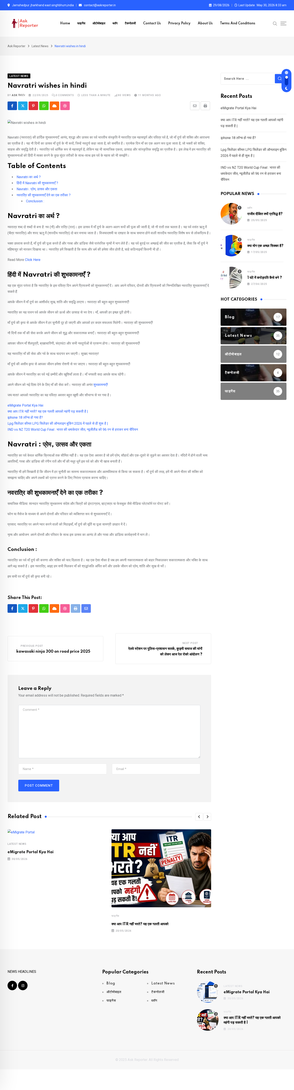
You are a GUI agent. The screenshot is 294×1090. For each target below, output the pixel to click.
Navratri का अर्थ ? (29, 177)
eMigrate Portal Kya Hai (25, 405)
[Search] (275, 23)
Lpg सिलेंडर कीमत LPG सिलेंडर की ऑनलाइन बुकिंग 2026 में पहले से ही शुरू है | (58, 423)
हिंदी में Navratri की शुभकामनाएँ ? (37, 183)
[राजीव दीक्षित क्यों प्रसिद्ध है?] (231, 214)
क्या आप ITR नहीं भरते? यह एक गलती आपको (140, 924)
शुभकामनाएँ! (100, 385)
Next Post (190, 643)
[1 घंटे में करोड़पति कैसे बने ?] (231, 277)
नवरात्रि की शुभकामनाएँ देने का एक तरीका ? (44, 195)
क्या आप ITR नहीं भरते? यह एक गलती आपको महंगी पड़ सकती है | (48, 411)
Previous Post (32, 645)
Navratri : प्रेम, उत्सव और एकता (37, 189)
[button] (199, 817)
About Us (205, 23)
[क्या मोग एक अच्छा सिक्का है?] (231, 245)
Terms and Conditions (237, 23)
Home (65, 23)
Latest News (17, 843)
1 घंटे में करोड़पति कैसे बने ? (264, 278)
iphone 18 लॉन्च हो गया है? (25, 417)
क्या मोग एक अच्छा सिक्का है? (265, 246)
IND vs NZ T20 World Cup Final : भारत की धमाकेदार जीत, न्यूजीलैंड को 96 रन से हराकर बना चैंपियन (73, 429)
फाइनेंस (81, 23)
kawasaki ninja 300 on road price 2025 (53, 651)
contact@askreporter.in (100, 5)
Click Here (32, 260)
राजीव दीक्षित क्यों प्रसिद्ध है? (265, 214)
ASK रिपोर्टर (18, 95)
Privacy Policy (179, 23)
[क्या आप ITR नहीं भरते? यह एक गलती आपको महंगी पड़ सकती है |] (207, 1020)
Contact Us (152, 23)
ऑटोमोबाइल (99, 23)
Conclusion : (35, 201)
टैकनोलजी (130, 23)
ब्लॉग (115, 23)
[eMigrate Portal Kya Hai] (207, 992)
